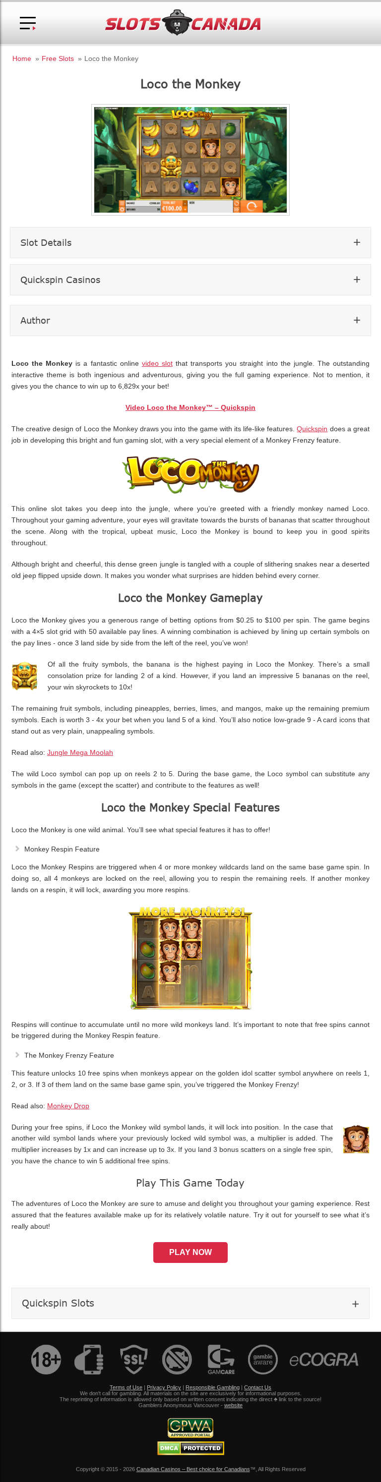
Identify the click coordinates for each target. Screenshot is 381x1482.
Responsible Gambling (213, 1387)
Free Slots (58, 58)
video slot (157, 363)
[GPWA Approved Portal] (190, 1436)
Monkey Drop (68, 1106)
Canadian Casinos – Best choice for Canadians (193, 1469)
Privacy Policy (164, 1387)
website (233, 1405)
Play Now (190, 1252)
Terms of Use (126, 1387)
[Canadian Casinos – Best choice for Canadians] (183, 34)
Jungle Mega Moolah (80, 752)
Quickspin (312, 429)
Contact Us (257, 1387)
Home (21, 58)
